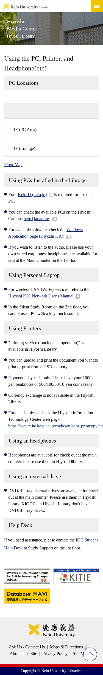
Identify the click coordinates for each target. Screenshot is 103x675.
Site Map (80, 653)
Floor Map (13, 164)
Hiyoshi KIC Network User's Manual (40, 296)
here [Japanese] (37, 218)
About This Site (23, 653)
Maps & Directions (66, 647)
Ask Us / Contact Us (27, 647)
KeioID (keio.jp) (32, 194)
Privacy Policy (55, 653)
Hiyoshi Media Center (22, 28)
